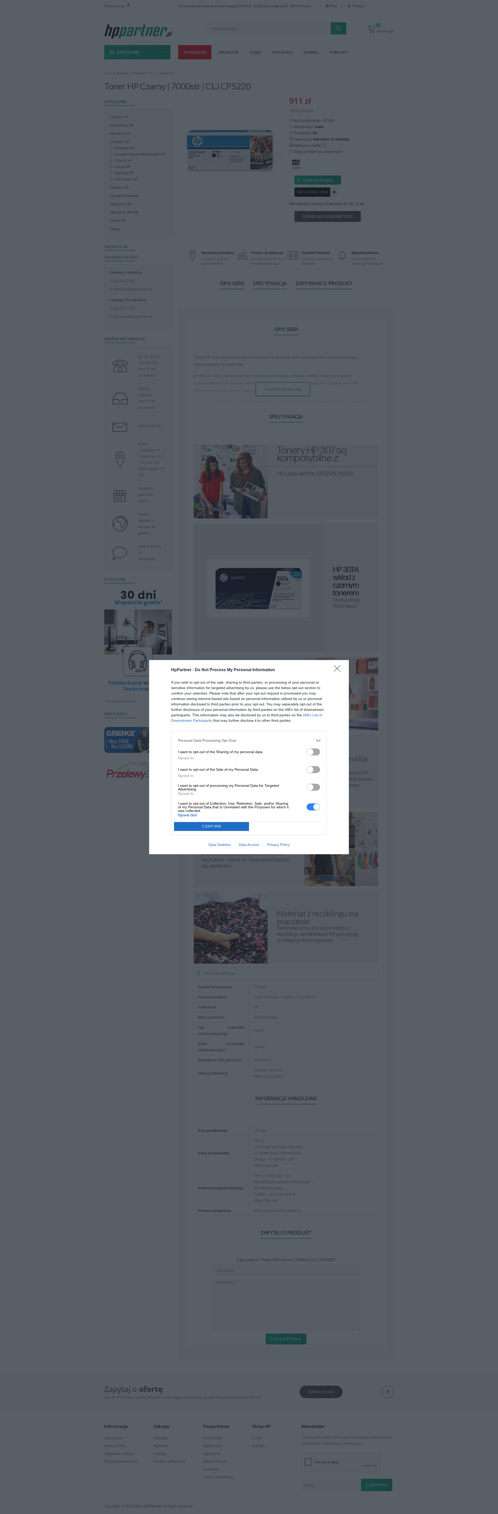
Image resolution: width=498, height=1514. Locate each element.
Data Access (249, 845)
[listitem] (249, 740)
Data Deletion (220, 845)
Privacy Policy (278, 845)
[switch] (313, 751)
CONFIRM (211, 826)
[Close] (339, 670)
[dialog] (249, 757)
